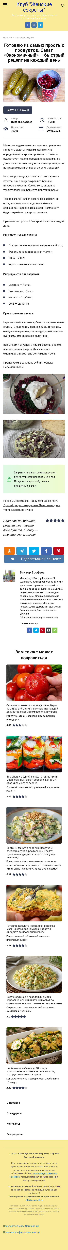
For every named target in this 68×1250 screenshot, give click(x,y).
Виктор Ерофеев (32, 572)
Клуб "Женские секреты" (34, 7)
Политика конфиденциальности (21, 1232)
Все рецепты (15, 1134)
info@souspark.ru (34, 1200)
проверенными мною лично (46, 589)
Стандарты (14, 1113)
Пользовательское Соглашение (21, 1226)
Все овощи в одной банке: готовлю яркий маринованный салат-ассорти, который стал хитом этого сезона (32, 779)
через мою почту (48, 617)
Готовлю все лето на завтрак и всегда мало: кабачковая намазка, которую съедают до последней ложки (30, 928)
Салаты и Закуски (18, 110)
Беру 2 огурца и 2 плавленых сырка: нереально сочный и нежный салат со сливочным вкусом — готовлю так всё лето (34, 1000)
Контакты (13, 1123)
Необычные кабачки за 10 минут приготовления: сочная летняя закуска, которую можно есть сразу (30, 1071)
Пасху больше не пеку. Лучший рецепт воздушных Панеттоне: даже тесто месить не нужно (31, 505)
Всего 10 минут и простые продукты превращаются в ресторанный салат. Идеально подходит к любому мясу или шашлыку (30, 852)
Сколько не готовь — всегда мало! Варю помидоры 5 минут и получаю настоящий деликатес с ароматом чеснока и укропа (32, 708)
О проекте (13, 1102)
